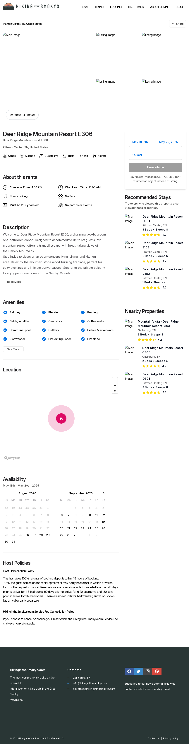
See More (13, 349)
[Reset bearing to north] (115, 390)
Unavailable (155, 167)
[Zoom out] (115, 385)
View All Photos (24, 114)
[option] (6, 508)
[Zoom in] (115, 380)
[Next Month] (103, 494)
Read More (14, 281)
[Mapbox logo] (12, 458)
